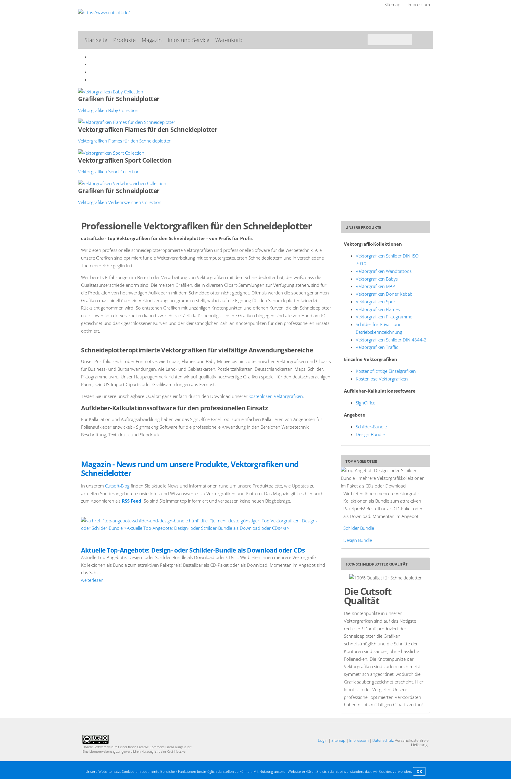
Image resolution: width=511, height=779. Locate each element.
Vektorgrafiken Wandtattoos (384, 271)
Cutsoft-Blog (117, 486)
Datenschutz (383, 740)
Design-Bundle (370, 434)
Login (323, 740)
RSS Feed (131, 501)
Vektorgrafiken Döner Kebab (384, 294)
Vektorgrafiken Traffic (377, 347)
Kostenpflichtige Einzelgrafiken (386, 371)
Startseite (96, 39)
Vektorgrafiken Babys (377, 279)
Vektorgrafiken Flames (378, 309)
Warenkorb (228, 39)
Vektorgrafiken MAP (375, 286)
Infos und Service (188, 39)
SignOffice (365, 403)
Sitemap (392, 4)
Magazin (152, 39)
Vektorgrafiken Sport (376, 302)
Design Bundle (357, 540)
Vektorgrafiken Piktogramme (384, 317)
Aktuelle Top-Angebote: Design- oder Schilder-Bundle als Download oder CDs (193, 550)
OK (419, 771)
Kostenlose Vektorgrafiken (382, 379)
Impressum (418, 4)
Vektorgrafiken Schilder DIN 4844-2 (391, 340)
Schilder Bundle (358, 528)
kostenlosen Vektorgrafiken (276, 396)
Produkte (124, 39)
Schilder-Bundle (371, 427)
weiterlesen (92, 580)
